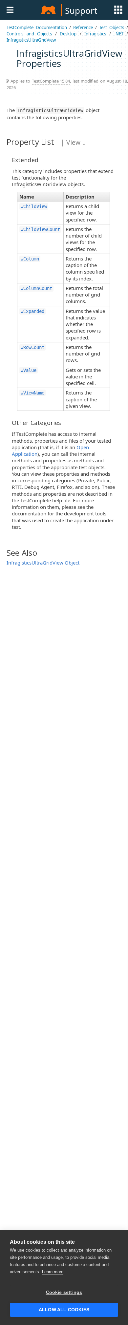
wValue (28, 370)
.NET (118, 34)
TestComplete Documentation (37, 27)
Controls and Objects (29, 34)
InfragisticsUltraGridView (31, 40)
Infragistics (95, 34)
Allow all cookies (64, 1309)
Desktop (68, 34)
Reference (83, 27)
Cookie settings (64, 1292)
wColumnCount (36, 288)
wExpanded (32, 311)
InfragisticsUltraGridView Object (43, 562)
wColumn (30, 258)
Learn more (52, 1271)
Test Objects (111, 27)
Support (81, 10)
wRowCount (32, 347)
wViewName (32, 392)
